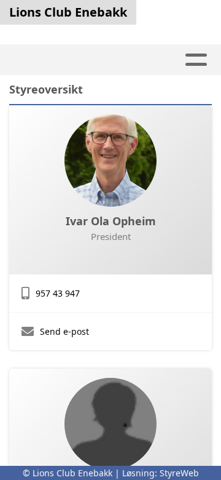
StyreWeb (179, 473)
